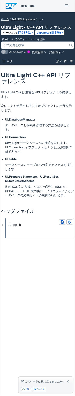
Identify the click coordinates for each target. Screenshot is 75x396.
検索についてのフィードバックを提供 (23, 39)
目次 (7, 61)
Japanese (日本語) (49, 32)
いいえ (39, 389)
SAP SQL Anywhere (23, 19)
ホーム (5, 19)
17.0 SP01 (17, 32)
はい (26, 389)
